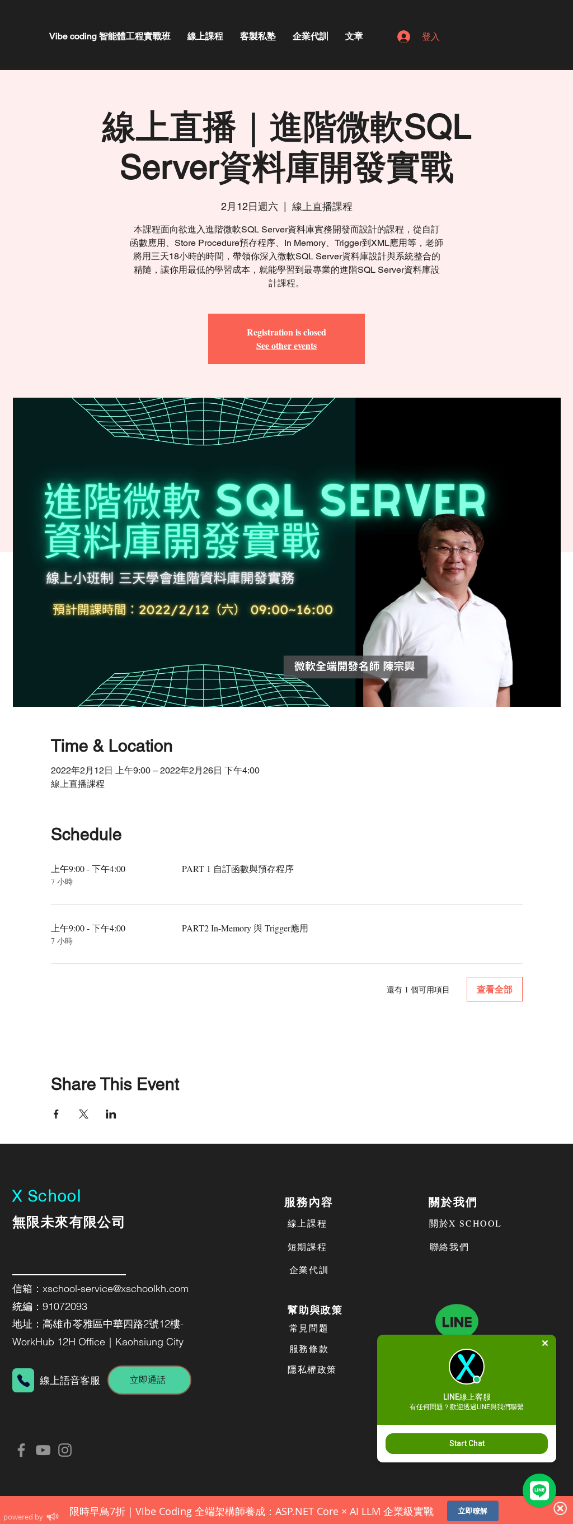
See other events (286, 345)
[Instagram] (65, 1450)
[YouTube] (43, 1450)
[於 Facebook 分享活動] (56, 1114)
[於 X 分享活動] (83, 1114)
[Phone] (23, 1380)
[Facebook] (21, 1450)
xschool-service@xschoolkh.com (116, 1288)
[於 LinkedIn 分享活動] (111, 1114)
